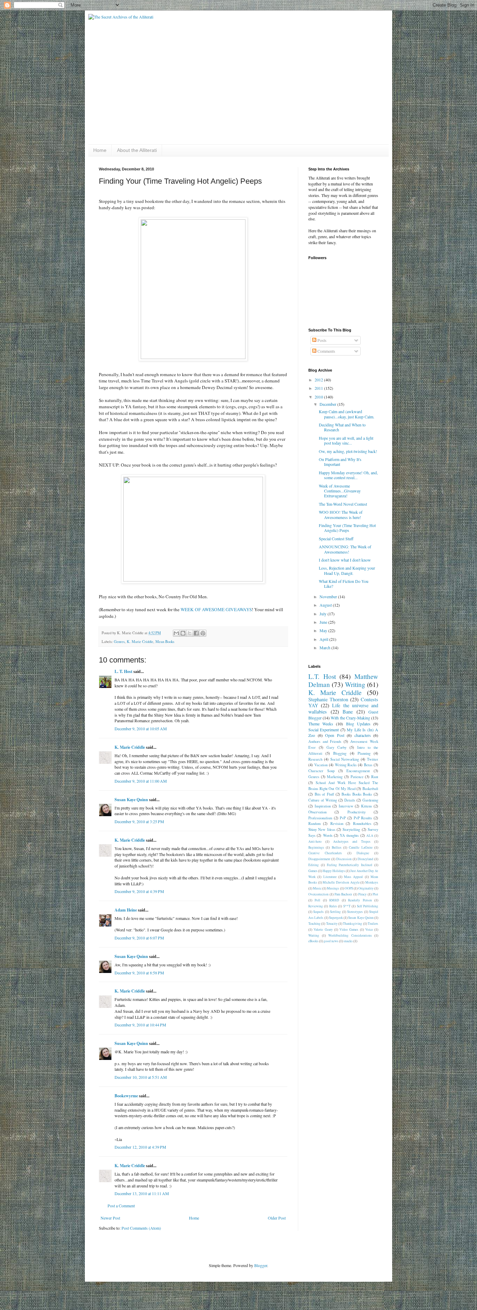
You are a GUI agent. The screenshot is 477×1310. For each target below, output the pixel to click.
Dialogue (363, 853)
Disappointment (319, 859)
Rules (333, 906)
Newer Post (110, 1218)
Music (317, 888)
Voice (369, 929)
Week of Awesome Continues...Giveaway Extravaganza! (340, 491)
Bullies (337, 847)
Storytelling (351, 829)
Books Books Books (357, 794)
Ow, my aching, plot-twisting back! (348, 451)
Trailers (373, 923)
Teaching (314, 923)
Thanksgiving (352, 923)
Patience (357, 776)
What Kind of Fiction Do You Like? (343, 583)
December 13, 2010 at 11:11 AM (142, 1193)
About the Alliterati (137, 150)
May (324, 630)
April (324, 639)
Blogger (260, 1265)
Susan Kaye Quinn (131, 800)
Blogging (339, 753)
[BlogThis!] (182, 633)
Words (327, 835)
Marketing (335, 776)
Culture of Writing (322, 800)
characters (362, 735)
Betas (368, 764)
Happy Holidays (334, 871)
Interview (346, 806)
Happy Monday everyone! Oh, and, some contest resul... (348, 475)
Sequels (318, 911)
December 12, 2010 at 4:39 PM (140, 1147)
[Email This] (176, 633)
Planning (364, 753)
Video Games (348, 929)
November (329, 596)
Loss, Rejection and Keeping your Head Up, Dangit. (347, 570)
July (324, 613)
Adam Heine (126, 910)
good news (331, 941)
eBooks (313, 941)
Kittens (366, 806)
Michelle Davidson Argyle (341, 882)
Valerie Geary (323, 929)
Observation (317, 812)
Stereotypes (355, 911)
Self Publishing (367, 906)
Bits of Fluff (324, 794)
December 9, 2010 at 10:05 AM (141, 728)
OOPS (349, 888)
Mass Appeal (353, 876)
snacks (348, 941)
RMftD (334, 900)
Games (312, 871)
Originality (366, 888)
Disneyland (365, 859)
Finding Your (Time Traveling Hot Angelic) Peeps (347, 527)
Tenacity (332, 923)
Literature (330, 876)
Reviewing (315, 906)
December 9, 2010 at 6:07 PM (139, 938)
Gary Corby (336, 747)
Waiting (313, 935)
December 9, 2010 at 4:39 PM (139, 891)
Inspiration (323, 806)
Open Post (334, 735)
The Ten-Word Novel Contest (343, 504)
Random (314, 823)
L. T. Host (123, 671)
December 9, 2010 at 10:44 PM (140, 1024)
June (324, 622)
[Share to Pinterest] (202, 633)
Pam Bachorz (343, 894)
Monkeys (371, 882)
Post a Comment (121, 1205)
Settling (335, 911)
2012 (319, 379)
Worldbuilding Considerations (350, 935)
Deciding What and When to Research (342, 427)
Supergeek (336, 917)
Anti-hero (315, 841)
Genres (119, 641)
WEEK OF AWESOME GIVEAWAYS (216, 609)
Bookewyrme (126, 1096)
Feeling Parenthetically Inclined (350, 865)
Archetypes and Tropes (351, 841)
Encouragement (358, 770)
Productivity (356, 812)
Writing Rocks (346, 764)
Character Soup (321, 770)
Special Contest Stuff (336, 538)
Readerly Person (360, 900)
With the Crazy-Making (350, 717)
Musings (333, 888)
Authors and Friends (324, 741)
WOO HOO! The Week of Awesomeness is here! (340, 514)
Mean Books (164, 641)
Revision (336, 823)
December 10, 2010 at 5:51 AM (141, 1077)
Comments (325, 351)
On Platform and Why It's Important (340, 461)
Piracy (362, 894)
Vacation (321, 764)
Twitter (372, 759)
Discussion (344, 859)
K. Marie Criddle (140, 641)
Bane (348, 711)
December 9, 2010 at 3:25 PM (139, 821)
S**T (347, 906)
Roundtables (362, 823)
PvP (343, 817)
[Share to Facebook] (196, 633)
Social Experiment (323, 729)
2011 (319, 388)
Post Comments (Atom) (141, 1228)
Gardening (370, 800)
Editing (313, 865)
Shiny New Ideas (321, 829)
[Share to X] (189, 633)
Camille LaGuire (360, 847)
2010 (319, 397)
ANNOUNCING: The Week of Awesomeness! (345, 549)
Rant (374, 776)
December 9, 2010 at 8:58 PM (139, 972)
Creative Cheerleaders (325, 853)
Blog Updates (358, 723)
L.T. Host (322, 676)
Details (349, 800)
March (325, 647)
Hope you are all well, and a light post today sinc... (346, 440)
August (326, 605)
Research (315, 759)
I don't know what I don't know (345, 560)
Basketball (370, 788)
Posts (321, 340)
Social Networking (344, 759)
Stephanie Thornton (328, 699)
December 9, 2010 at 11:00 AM (141, 781)
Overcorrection (318, 894)
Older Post (277, 1218)
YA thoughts (349, 835)
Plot (375, 894)
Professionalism (320, 817)
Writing (355, 684)
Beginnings (316, 847)
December (328, 404)
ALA (369, 835)
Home (100, 150)
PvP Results (363, 817)
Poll (317, 900)
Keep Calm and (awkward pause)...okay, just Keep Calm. (346, 414)
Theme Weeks (320, 723)
